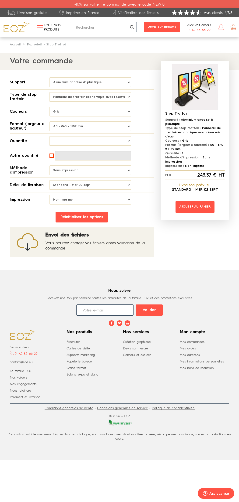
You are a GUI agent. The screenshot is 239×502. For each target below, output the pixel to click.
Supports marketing (81, 354)
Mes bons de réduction (197, 367)
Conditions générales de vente (69, 408)
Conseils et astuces (137, 354)
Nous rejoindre (20, 390)
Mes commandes (192, 341)
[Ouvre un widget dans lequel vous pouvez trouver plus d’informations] (216, 494)
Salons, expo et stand (82, 374)
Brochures (73, 341)
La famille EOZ (21, 371)
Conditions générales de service (122, 408)
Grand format (76, 367)
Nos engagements (23, 384)
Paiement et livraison (25, 397)
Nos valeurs (18, 377)
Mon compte (192, 332)
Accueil (15, 44)
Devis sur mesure (162, 26)
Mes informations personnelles (202, 361)
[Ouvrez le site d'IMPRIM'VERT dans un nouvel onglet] (119, 422)
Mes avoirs (188, 348)
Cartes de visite (78, 348)
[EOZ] (17, 27)
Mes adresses (190, 354)
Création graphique (137, 341)
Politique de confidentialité (173, 408)
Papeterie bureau (79, 361)
